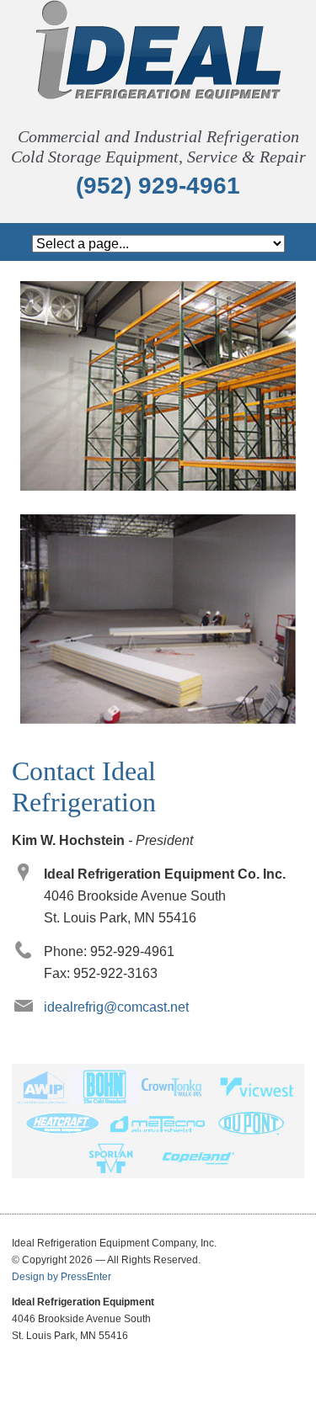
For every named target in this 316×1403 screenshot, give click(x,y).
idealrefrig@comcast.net (116, 1007)
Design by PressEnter (61, 1277)
